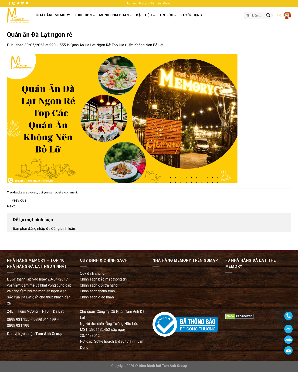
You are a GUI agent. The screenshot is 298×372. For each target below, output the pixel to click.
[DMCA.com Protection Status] (239, 316)
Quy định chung (92, 273)
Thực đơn (83, 15)
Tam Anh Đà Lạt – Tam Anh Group (149, 3)
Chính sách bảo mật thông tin (103, 279)
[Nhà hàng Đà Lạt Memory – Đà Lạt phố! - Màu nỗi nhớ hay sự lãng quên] (18, 15)
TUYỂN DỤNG (191, 15)
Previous (16, 200)
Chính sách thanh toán (97, 291)
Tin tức (166, 15)
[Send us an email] (22, 3)
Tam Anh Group (48, 333)
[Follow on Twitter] (18, 3)
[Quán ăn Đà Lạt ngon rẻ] (122, 118)
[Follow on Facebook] (9, 3)
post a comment (66, 192)
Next (13, 206)
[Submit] (268, 16)
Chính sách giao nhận (97, 297)
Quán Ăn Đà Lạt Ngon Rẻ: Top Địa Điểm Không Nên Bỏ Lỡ (117, 45)
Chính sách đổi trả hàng (99, 285)
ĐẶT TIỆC (144, 15)
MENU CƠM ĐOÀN (114, 15)
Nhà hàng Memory (53, 15)
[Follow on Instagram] (13, 3)
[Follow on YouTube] (27, 3)
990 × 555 (57, 45)
